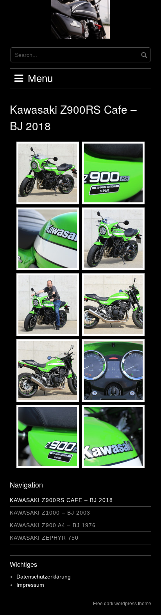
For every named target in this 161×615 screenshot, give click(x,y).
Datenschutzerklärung (43, 576)
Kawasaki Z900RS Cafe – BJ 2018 (61, 500)
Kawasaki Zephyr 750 (44, 538)
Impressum (30, 585)
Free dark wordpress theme (122, 603)
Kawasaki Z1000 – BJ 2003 (50, 512)
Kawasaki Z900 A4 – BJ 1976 (53, 525)
